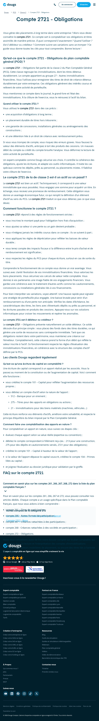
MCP (5, 682)
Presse (5, 678)
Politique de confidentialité (41, 706)
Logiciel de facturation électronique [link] (16, 611)
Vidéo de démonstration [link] (51, 655)
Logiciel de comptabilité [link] (12, 614)
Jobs (4, 672)
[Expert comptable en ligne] (9, 4)
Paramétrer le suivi (9, 711)
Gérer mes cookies (75, 706)
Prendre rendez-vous (50, 672)
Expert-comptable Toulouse (52, 624)
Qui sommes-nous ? (10, 668)
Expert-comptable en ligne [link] (13, 594)
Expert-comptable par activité (14, 597)
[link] (67, 4)
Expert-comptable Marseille (52, 607)
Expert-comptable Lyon (51, 604)
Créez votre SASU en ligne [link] (13, 638)
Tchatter (45, 668)
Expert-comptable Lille (50, 601)
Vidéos (44, 651)
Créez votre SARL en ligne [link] (12, 645)
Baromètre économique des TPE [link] (54, 658)
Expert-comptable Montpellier (53, 611)
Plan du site (87, 706)
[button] (49, 488)
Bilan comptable (9, 604)
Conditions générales (23, 706)
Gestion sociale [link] (9, 601)
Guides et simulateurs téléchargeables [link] (56, 641)
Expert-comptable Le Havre (52, 597)
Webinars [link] (45, 645)
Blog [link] (43, 635)
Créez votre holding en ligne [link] (13, 655)
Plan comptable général (51, 648)
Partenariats (8, 675)
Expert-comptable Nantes (52, 614)
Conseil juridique (9, 607)
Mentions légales (8, 706)
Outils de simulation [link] (49, 638)
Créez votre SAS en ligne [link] (12, 641)
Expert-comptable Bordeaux (53, 594)
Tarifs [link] (5, 617)
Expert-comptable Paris (51, 617)
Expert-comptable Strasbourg (53, 621)
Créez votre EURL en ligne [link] (13, 648)
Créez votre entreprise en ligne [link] (14, 635)
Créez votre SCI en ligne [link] (12, 651)
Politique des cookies (60, 706)
